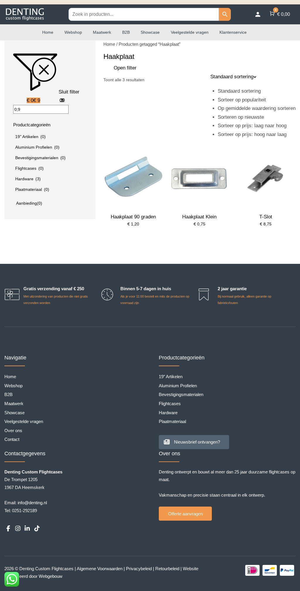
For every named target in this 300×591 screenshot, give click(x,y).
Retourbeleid (167, 568)
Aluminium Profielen (37, 147)
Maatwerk (102, 32)
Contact (11, 439)
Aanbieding (29, 203)
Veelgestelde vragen (190, 32)
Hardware (28, 178)
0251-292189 (24, 510)
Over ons (13, 430)
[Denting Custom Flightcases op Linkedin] (27, 529)
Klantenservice (233, 32)
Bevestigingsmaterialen (40, 157)
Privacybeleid (139, 568)
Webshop (73, 32)
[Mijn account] (258, 14)
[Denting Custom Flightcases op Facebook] (8, 529)
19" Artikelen (30, 136)
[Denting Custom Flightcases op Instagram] (17, 529)
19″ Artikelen (171, 376)
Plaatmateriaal (32, 189)
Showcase (150, 32)
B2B (126, 32)
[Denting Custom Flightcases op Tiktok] (36, 529)
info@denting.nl (32, 502)
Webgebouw (50, 576)
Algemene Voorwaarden (99, 568)
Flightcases (29, 168)
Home (47, 32)
